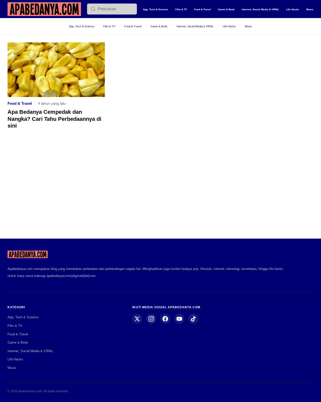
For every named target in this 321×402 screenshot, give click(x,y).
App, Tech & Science (155, 9)
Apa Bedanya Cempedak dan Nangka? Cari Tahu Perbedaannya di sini (54, 119)
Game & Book (226, 9)
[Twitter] (137, 319)
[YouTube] (179, 319)
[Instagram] (151, 319)
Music (309, 9)
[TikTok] (193, 319)
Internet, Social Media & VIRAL (260, 9)
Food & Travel (202, 9)
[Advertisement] (160, 187)
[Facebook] (165, 319)
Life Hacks (292, 9)
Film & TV (181, 9)
